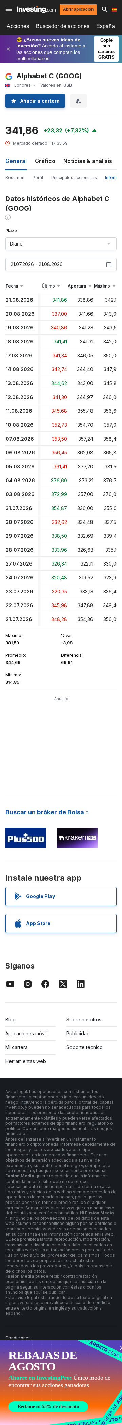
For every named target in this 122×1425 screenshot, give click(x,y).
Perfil (38, 177)
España (105, 26)
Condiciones (18, 1337)
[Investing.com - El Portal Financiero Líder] (36, 9)
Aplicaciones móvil (26, 1033)
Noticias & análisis (87, 160)
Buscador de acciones (62, 26)
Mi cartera (16, 1047)
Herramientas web (25, 1061)
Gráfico (45, 160)
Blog (10, 1019)
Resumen (14, 177)
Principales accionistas (74, 177)
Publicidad (78, 1033)
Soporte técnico (84, 1047)
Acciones (18, 26)
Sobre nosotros (83, 1019)
